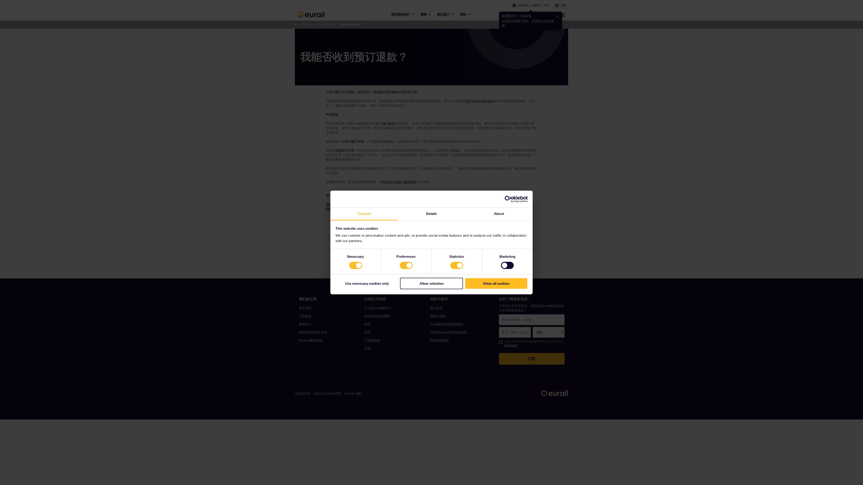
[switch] (406, 265)
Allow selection (432, 283)
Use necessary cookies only (367, 283)
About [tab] (499, 214)
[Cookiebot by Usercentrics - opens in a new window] (508, 199)
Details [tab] (431, 214)
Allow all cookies (496, 283)
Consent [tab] (364, 214)
